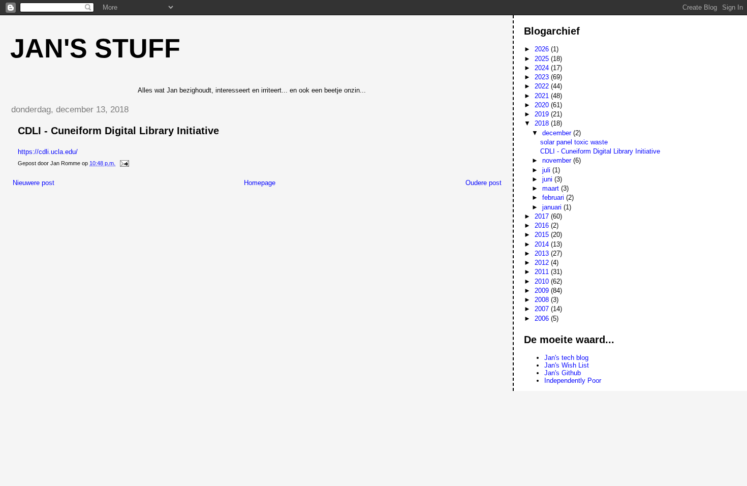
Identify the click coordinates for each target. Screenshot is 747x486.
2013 (543, 253)
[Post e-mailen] (124, 163)
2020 (543, 105)
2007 (543, 309)
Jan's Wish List (566, 365)
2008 (543, 299)
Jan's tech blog (566, 357)
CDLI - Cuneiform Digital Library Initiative (600, 151)
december (557, 133)
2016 (543, 225)
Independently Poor (572, 380)
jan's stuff (95, 48)
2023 (543, 77)
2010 (543, 281)
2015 (543, 234)
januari (553, 207)
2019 (543, 114)
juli (547, 170)
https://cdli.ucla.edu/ (48, 152)
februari (554, 197)
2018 (543, 123)
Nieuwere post (33, 183)
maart (551, 188)
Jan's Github (562, 373)
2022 (543, 86)
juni (548, 179)
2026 (543, 49)
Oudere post (483, 183)
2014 (543, 244)
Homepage (259, 183)
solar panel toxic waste (574, 142)
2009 (543, 290)
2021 (543, 96)
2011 (543, 272)
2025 (543, 59)
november (557, 160)
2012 (543, 262)
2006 (543, 318)
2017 (543, 216)
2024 (543, 68)
